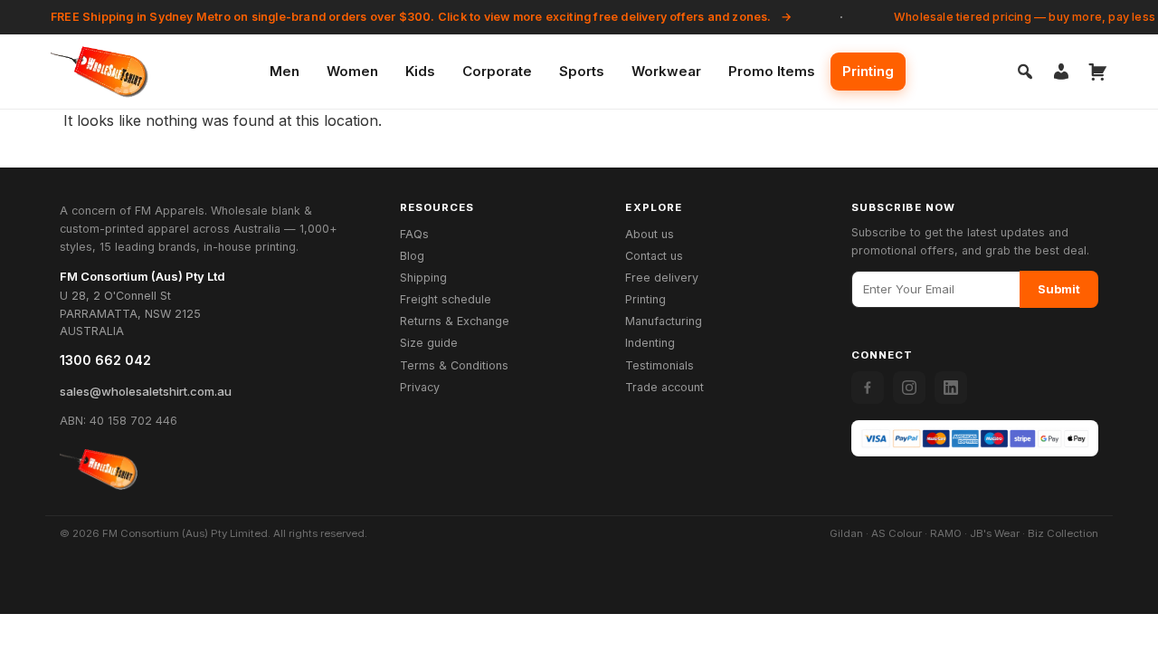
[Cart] (1097, 72)
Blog (412, 256)
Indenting (650, 343)
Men (284, 71)
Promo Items (771, 71)
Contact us (654, 256)
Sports (581, 71)
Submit (1059, 289)
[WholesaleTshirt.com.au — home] (99, 469)
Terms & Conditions (454, 365)
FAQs (414, 234)
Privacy (420, 387)
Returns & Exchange (454, 321)
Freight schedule (445, 299)
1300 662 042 (105, 360)
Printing (868, 71)
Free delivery (661, 277)
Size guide (429, 343)
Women (352, 71)
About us (649, 234)
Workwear (666, 71)
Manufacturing (663, 321)
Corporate (497, 71)
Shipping (423, 277)
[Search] (1025, 72)
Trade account (664, 387)
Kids (420, 71)
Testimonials (659, 365)
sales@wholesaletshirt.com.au (146, 391)
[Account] (1061, 72)
